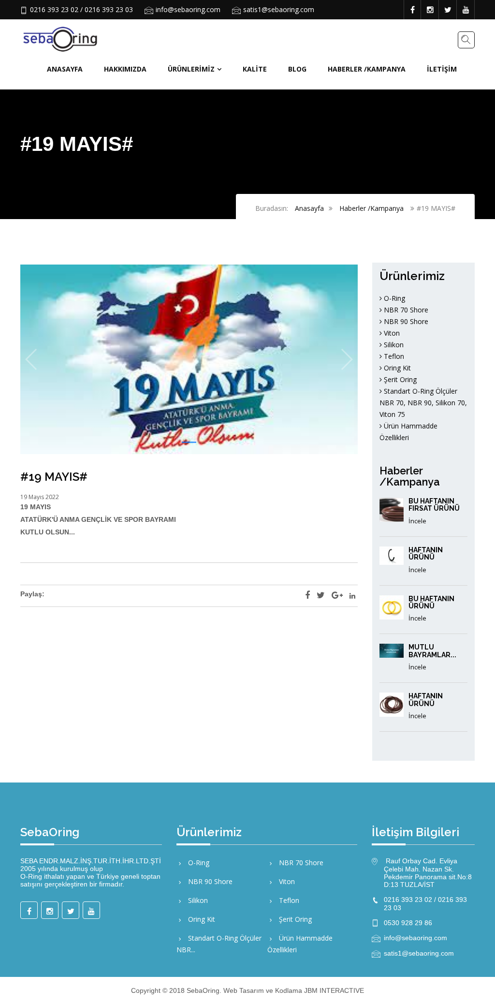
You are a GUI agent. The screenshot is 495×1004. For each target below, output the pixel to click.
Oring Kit (396, 367)
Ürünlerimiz (191, 69)
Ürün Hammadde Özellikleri (300, 943)
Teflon (393, 356)
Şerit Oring (399, 379)
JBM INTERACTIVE (334, 990)
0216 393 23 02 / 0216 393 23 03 (81, 9)
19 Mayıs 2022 (39, 497)
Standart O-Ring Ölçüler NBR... (219, 943)
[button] (189, 442)
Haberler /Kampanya (367, 69)
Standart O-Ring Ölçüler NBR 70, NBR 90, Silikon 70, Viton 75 (423, 402)
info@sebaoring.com (188, 9)
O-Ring (393, 298)
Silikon (393, 344)
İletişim (442, 69)
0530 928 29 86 (408, 923)
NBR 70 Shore (405, 309)
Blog (297, 69)
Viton (391, 333)
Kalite (255, 69)
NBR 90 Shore (405, 321)
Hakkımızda (125, 69)
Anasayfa (65, 69)
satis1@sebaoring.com (278, 9)
